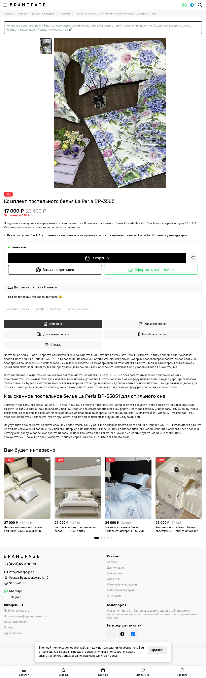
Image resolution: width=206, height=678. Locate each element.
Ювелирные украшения (122, 584)
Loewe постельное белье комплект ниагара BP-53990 (124, 529)
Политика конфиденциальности (25, 616)
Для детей (114, 579)
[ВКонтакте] (133, 634)
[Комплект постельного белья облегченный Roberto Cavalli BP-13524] (179, 488)
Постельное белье (86, 13)
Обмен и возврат (15, 622)
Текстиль (65, 13)
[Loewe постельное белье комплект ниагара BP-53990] (128, 488)
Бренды (112, 562)
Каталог (22, 13)
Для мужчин (115, 573)
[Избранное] (193, 258)
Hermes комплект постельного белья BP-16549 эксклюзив (24, 529)
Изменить (51, 287)
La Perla (39, 309)
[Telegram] (192, 5)
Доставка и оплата (56, 334)
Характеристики (155, 324)
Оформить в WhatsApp (154, 269)
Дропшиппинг (13, 633)
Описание (55, 324)
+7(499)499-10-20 (21, 564)
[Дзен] (122, 634)
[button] (96, 538)
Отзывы (55, 345)
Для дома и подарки (43, 13)
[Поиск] (200, 5)
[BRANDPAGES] (27, 4)
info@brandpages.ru (22, 572)
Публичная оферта (17, 610)
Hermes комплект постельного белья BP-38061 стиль (75, 529)
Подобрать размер (155, 334)
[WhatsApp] (184, 5)
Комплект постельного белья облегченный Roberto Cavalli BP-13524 (177, 529)
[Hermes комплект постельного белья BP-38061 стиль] (78, 488)
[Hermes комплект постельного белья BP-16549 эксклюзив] (27, 488)
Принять (157, 650)
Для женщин (115, 567)
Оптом (8, 627)
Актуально (114, 596)
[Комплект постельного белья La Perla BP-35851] (110, 113)
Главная (8, 13)
